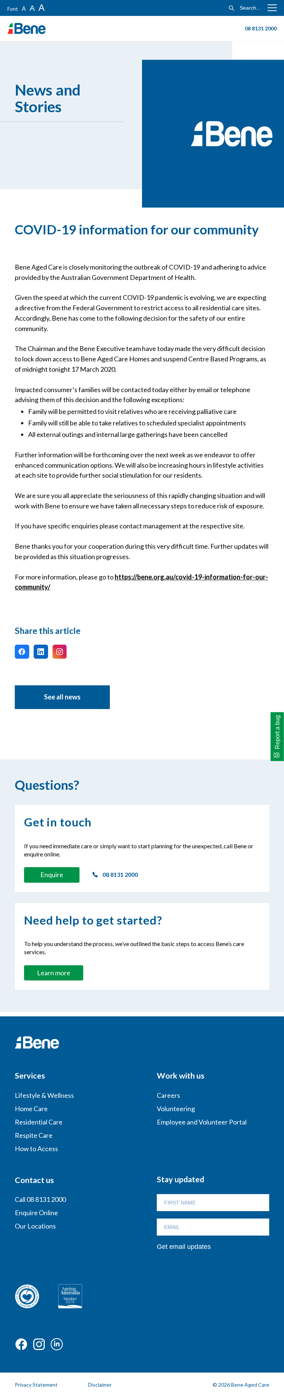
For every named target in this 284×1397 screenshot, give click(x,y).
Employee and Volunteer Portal (202, 1122)
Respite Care (34, 1135)
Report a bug (277, 732)
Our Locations (35, 1226)
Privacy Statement (36, 1384)
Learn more (53, 973)
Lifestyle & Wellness (44, 1095)
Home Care (31, 1108)
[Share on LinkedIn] (41, 652)
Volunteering (176, 1108)
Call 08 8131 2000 (40, 1199)
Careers (168, 1095)
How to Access (36, 1148)
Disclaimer (100, 1384)
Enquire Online (36, 1213)
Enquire (51, 874)
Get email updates (184, 1246)
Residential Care (38, 1122)
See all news (62, 697)
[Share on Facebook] (22, 652)
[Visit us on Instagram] (60, 652)
